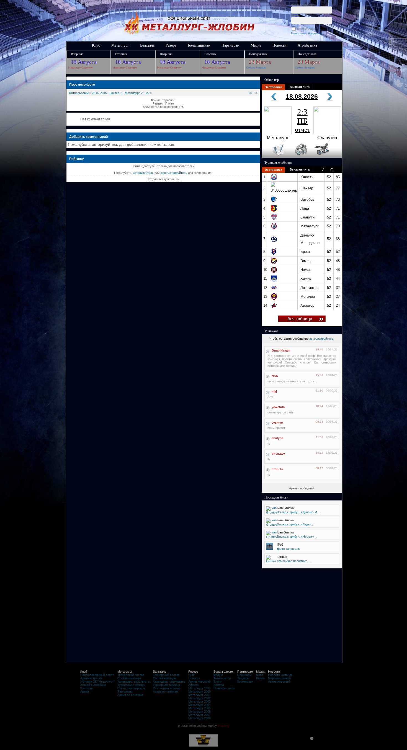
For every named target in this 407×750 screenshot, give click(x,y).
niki (274, 391)
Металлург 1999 (199, 688)
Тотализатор (222, 678)
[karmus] (271, 561)
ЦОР (191, 675)
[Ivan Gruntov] (271, 512)
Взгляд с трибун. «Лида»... (295, 524)
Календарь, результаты (133, 681)
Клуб (96, 45)
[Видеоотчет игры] (327, 156)
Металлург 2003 (199, 701)
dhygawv (278, 453)
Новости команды (280, 675)
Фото (259, 675)
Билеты (218, 685)
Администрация (91, 678)
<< (250, 93)
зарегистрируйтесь (173, 172)
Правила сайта (224, 688)
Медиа (256, 45)
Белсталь (147, 45)
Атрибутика (307, 45)
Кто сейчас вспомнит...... (294, 561)
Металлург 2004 (199, 704)
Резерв (171, 45)
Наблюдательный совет (97, 675)
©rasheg (223, 725)
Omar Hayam (281, 350)
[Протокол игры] (275, 156)
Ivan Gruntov (286, 508)
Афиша (193, 685)
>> (256, 93)
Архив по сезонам (130, 694)
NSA (275, 376)
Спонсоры (244, 675)
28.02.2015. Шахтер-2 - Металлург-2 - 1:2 (121, 93)
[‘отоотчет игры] (300, 156)
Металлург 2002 (199, 698)
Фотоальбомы (79, 93)
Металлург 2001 (199, 694)
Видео (260, 678)
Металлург (120, 45)
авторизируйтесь (321, 338)
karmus (282, 556)
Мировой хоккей (279, 678)
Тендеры (243, 678)
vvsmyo (277, 422)
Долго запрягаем (288, 548)
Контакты (86, 688)
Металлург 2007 (199, 714)
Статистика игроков (131, 688)
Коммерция (245, 681)
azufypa (277, 438)
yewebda (278, 407)
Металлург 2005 (199, 708)
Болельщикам (199, 45)
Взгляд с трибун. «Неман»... (296, 536)
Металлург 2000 (199, 691)
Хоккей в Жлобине (93, 685)
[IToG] (269, 548)
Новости (279, 45)
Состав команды (129, 678)
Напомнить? (315, 33)
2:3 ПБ (302, 120)
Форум (218, 675)
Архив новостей (199, 681)
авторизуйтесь (143, 172)
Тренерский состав (130, 675)
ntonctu (277, 469)
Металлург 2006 (199, 711)
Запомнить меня (307, 28)
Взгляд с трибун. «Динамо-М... (298, 512)
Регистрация (298, 33)
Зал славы (124, 691)
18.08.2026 (302, 96)
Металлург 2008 (199, 718)
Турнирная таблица (131, 685)
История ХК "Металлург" (97, 681)
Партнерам (230, 45)
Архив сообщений (301, 488)
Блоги (217, 681)
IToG (280, 544)
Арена (84, 691)
